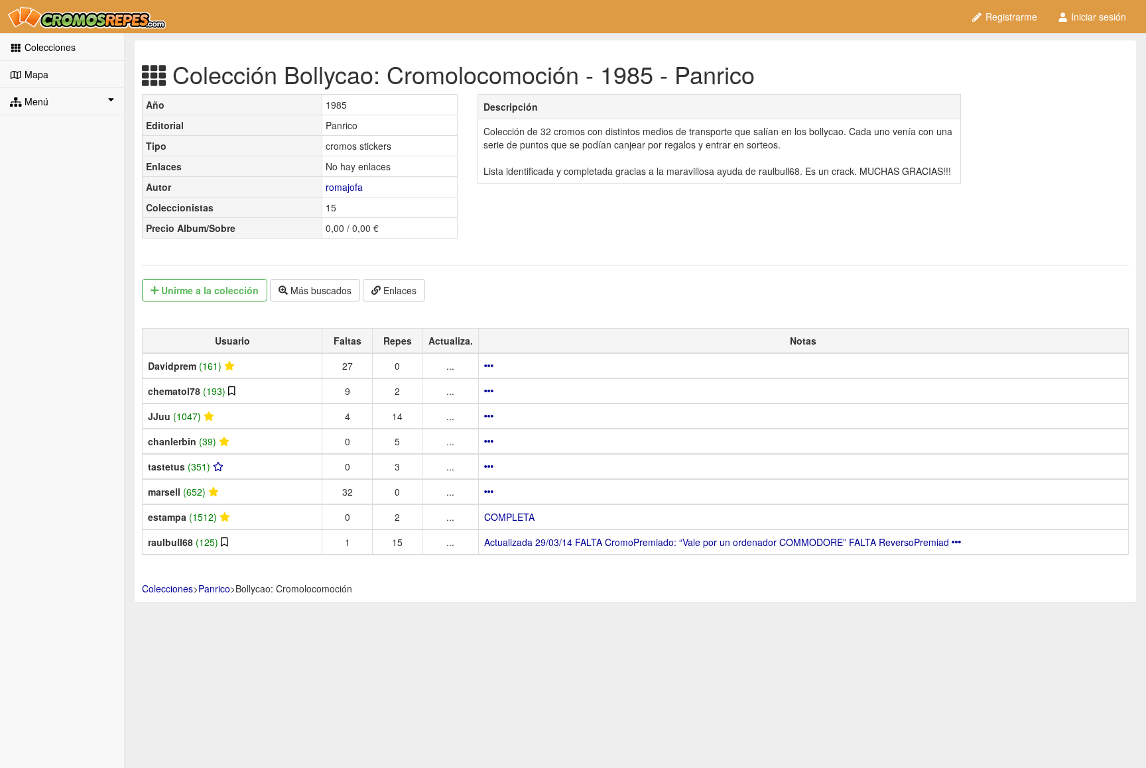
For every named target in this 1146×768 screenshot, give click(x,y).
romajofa (344, 186)
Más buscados (319, 290)
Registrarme (1010, 16)
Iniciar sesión (1097, 16)
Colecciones (49, 47)
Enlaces (398, 290)
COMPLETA (509, 516)
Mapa (35, 74)
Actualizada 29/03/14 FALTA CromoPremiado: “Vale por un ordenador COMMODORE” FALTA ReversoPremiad (718, 542)
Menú (35, 101)
